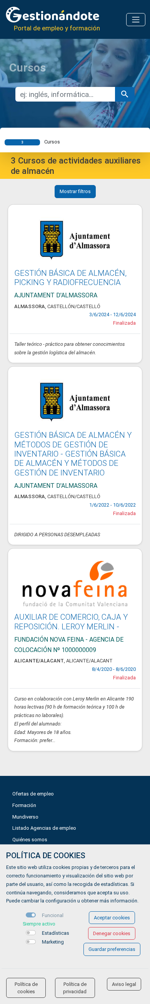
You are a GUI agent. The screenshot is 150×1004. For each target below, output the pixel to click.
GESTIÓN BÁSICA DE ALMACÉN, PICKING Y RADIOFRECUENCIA (70, 278)
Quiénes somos (29, 839)
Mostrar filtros (75, 191)
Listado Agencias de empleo (44, 828)
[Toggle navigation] (135, 19)
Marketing (53, 942)
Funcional (52, 915)
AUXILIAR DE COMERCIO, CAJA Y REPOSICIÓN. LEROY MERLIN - (71, 621)
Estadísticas (55, 933)
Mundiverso (25, 817)
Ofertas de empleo (33, 794)
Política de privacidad (75, 987)
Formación (24, 805)
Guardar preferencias (111, 949)
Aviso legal (124, 984)
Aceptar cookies (112, 918)
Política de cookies (26, 987)
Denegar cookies (111, 933)
